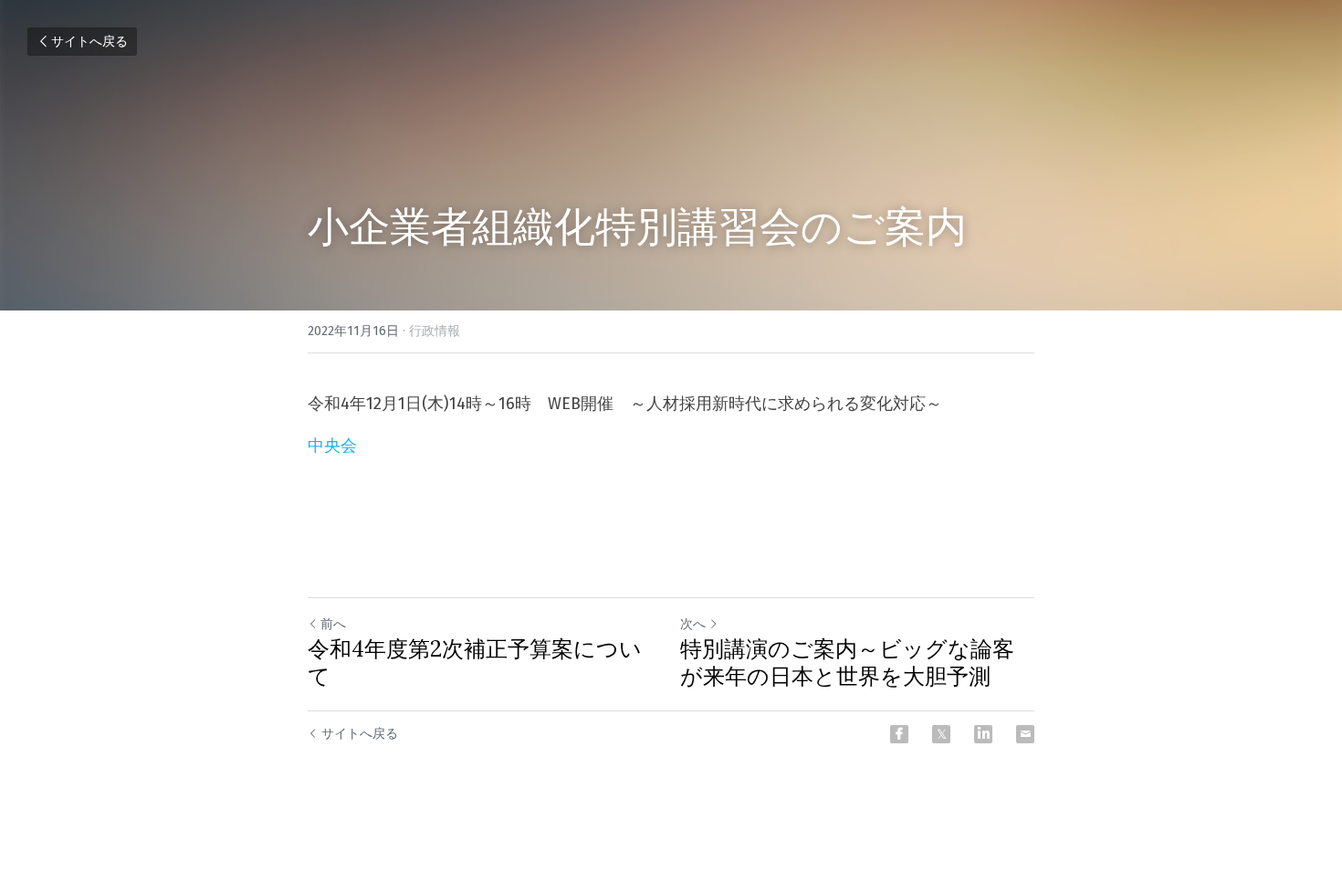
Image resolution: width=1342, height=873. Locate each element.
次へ (693, 624)
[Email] (1025, 734)
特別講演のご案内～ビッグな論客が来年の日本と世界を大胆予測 (847, 663)
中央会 (332, 446)
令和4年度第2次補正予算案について (475, 663)
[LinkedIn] (983, 734)
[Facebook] (899, 734)
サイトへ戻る (89, 41)
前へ (333, 624)
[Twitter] (941, 734)
